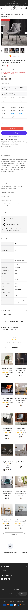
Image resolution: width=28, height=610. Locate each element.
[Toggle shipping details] (25, 94)
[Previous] (2, 32)
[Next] (26, 32)
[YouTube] (8, 579)
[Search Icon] (5, 8)
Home (2, 12)
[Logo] (14, 8)
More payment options (14, 136)
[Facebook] (2, 579)
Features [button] (3, 255)
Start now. (16, 116)
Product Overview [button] (5, 212)
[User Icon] (21, 8)
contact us (13, 113)
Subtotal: (3, 83)
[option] (14, 32)
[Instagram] (5, 579)
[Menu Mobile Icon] (1, 8)
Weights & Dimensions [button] (6, 238)
